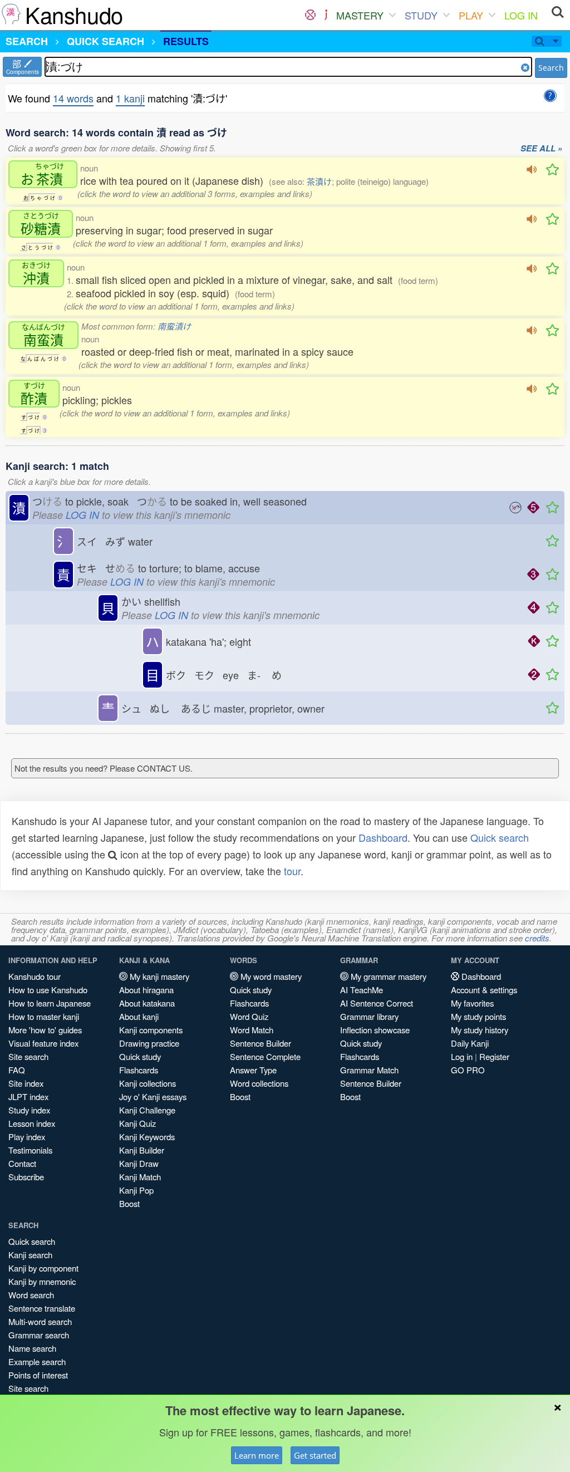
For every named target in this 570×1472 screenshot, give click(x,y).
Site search (28, 1056)
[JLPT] (326, 15)
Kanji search (30, 1254)
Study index (29, 1110)
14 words (73, 98)
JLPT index (28, 1096)
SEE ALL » (541, 149)
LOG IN (521, 15)
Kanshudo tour (34, 976)
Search (551, 67)
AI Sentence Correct (376, 1003)
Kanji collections (147, 1083)
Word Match (251, 1030)
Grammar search (38, 1335)
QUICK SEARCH (105, 41)
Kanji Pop (136, 1190)
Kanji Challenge (147, 1110)
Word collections (259, 1083)
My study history (479, 1030)
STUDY (421, 15)
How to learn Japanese (49, 1003)
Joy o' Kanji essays (152, 1096)
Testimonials (30, 1150)
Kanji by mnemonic (42, 1281)
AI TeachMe (361, 989)
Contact (22, 1163)
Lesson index (31, 1123)
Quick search (499, 837)
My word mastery (270, 976)
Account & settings (484, 989)
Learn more (256, 1455)
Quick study (140, 1056)
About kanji (139, 1016)
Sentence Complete (265, 1056)
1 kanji (130, 98)
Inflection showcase (375, 1030)
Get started (315, 1455)
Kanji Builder (141, 1150)
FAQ (16, 1070)
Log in (462, 1056)
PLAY (471, 15)
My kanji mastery (158, 976)
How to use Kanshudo (47, 989)
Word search (31, 1295)
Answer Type (253, 1070)
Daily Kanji (470, 1043)
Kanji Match (140, 1176)
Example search (37, 1361)
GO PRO (468, 1070)
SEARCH (27, 41)
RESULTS (186, 41)
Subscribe (26, 1176)
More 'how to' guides (45, 1030)
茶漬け (319, 181)
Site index (25, 1083)
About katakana (147, 1003)
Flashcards (138, 1070)
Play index (26, 1136)
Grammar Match (369, 1070)
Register (494, 1056)
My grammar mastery (387, 976)
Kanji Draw (139, 1163)
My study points (478, 1016)
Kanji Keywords (147, 1136)
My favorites (472, 1003)
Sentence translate (41, 1308)
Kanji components (151, 1030)
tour (292, 870)
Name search (32, 1348)
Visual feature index (43, 1043)
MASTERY (360, 15)
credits (537, 938)
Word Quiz (249, 1016)
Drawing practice (149, 1043)
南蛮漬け (174, 326)
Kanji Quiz (137, 1123)
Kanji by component (43, 1268)
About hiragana (146, 989)
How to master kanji (43, 1016)
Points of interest (38, 1375)
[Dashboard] (310, 15)
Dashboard (382, 837)
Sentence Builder (260, 1043)
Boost (129, 1203)
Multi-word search (40, 1321)
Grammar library (369, 1016)
